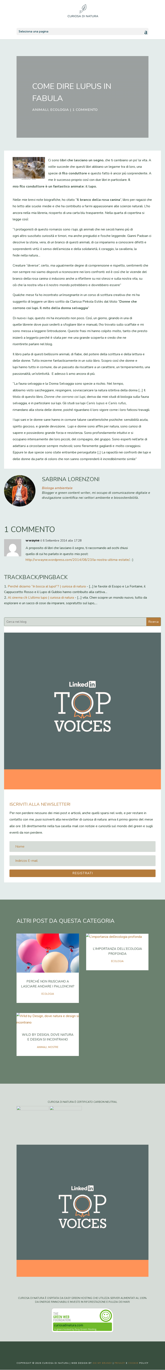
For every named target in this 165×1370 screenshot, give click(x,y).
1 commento (85, 109)
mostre (53, 1047)
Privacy (120, 1363)
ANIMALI (40, 109)
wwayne (33, 540)
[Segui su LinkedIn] (95, 1348)
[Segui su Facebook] (69, 1348)
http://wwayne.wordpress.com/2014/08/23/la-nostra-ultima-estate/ (77, 559)
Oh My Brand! (102, 1363)
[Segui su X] (78, 1348)
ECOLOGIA (59, 109)
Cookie (133, 1363)
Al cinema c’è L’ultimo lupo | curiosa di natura (41, 597)
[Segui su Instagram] (86, 1348)
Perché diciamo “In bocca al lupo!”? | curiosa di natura (47, 586)
